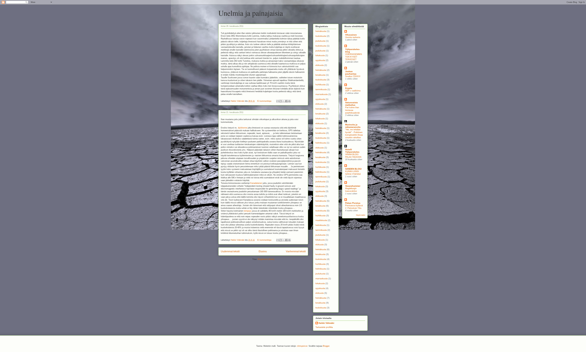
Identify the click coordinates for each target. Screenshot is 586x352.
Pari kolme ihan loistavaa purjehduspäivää (352, 110)
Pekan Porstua (352, 203)
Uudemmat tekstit (230, 251)
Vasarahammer (352, 186)
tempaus (247, 211)
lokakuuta (320, 55)
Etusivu (263, 251)
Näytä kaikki (360, 215)
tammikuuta (321, 89)
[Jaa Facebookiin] (286, 101)
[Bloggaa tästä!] (280, 101)
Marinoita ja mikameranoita (352, 125)
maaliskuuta (321, 220)
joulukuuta (320, 41)
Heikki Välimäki (326, 323)
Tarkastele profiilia (324, 327)
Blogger (326, 346)
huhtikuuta (320, 84)
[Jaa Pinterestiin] (289, 101)
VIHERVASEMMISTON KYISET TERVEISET (353, 57)
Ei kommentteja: (264, 101)
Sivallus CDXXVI (352, 76)
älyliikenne (242, 128)
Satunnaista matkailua (351, 103)
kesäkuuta (320, 75)
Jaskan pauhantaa (350, 72)
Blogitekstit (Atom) (266, 259)
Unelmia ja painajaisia (250, 13)
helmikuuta (320, 143)
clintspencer (302, 346)
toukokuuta (320, 36)
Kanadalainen (256, 183)
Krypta (348, 88)
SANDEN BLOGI (353, 169)
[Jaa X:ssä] (283, 101)
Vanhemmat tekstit (296, 251)
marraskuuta (321, 94)
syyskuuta (320, 60)
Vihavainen (351, 35)
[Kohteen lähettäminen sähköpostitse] (277, 101)
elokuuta (319, 65)
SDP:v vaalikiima (352, 91)
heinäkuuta (320, 31)
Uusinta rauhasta (352, 37)
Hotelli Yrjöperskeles (352, 150)
